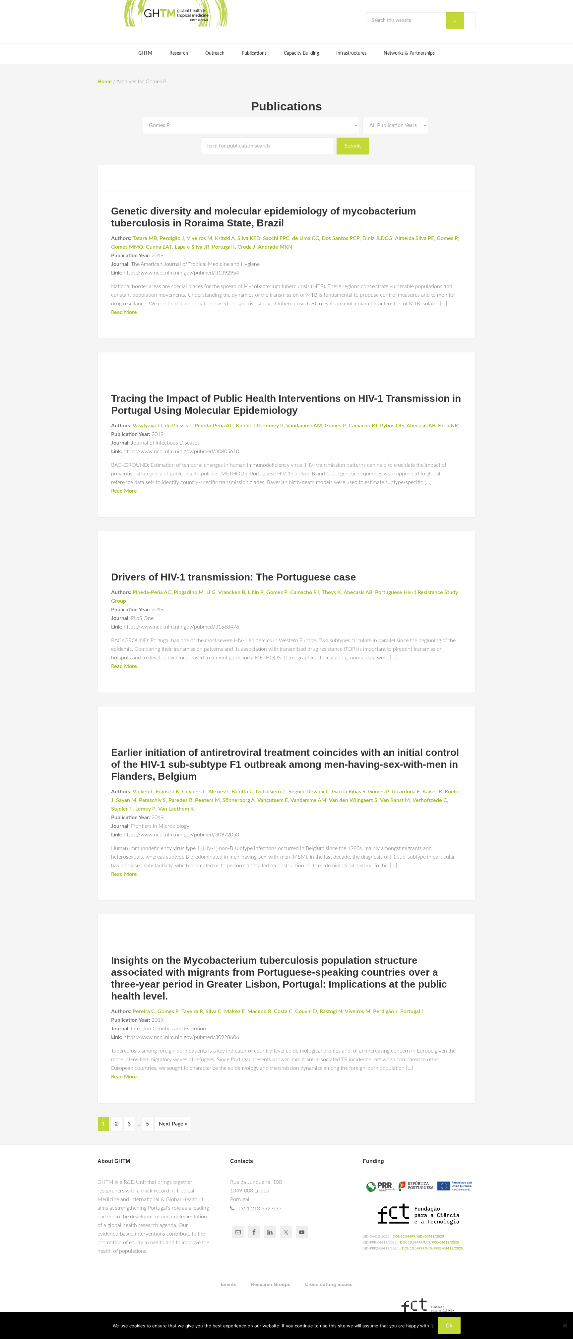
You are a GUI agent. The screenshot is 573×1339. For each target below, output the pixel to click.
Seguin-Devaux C (308, 791)
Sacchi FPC (276, 238)
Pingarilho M (189, 592)
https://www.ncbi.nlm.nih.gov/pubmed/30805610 (181, 451)
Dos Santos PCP (341, 238)
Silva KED (248, 238)
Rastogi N (331, 1011)
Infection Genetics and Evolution (168, 1028)
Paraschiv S (152, 800)
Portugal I (223, 247)
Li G (211, 592)
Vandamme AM (304, 425)
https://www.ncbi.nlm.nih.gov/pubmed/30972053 (181, 834)
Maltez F (234, 1011)
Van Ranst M (395, 800)
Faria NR (448, 425)
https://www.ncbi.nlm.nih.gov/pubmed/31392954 (181, 272)
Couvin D (306, 1011)
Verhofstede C (430, 800)
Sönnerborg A (239, 800)
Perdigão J (171, 238)
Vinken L (143, 791)
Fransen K (167, 791)
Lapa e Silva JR (192, 247)
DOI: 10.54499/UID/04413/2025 (418, 1236)
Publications (286, 106)
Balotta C (242, 791)
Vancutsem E (272, 800)
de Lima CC (305, 238)
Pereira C (144, 1011)
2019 (157, 255)
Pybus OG (392, 425)
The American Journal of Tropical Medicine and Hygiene (195, 264)
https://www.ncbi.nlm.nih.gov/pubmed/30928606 (181, 1037)
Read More (124, 312)
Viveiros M (199, 238)
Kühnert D (248, 425)
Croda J (246, 247)
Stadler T (122, 809)
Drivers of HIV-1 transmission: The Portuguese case (233, 577)
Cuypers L (194, 791)
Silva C (214, 1011)
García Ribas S (348, 791)
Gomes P (447, 238)
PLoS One (142, 618)
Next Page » (173, 1123)
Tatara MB (145, 238)
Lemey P (273, 425)
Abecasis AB (421, 425)
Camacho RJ (363, 425)
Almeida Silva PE (414, 238)
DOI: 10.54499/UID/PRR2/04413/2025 (432, 1248)
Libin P (256, 592)
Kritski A (225, 238)
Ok (449, 1325)
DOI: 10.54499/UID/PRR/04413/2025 (429, 1242)
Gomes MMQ (127, 247)
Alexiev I (218, 791)
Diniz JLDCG (377, 238)
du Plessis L (178, 425)
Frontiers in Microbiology (160, 826)
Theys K (331, 592)
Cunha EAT (159, 247)
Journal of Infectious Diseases (165, 443)
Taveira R (192, 1011)
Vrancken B (231, 592)
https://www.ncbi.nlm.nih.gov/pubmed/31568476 (181, 627)
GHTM (175, 13)
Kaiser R (432, 791)
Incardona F (406, 791)
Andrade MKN (275, 247)
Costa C (283, 1011)
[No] (564, 1325)
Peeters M (207, 800)
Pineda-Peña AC (214, 425)
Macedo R (259, 1011)
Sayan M (126, 800)
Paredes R (180, 800)
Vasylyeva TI (147, 425)
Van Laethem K (176, 809)
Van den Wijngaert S (353, 800)
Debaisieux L (271, 791)
